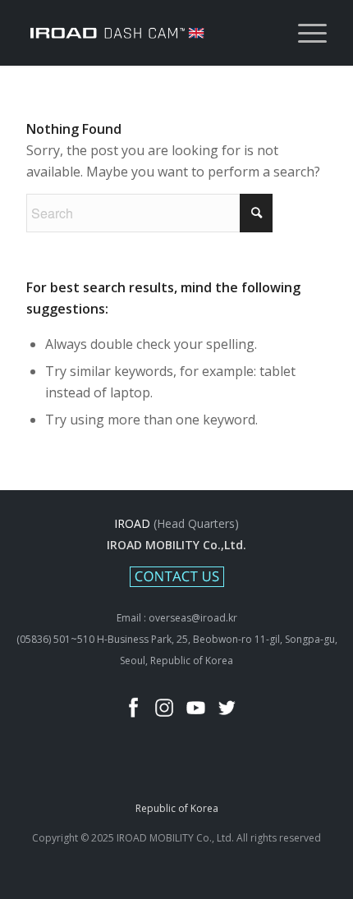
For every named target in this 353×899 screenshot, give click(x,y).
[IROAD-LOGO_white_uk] (146, 33)
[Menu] (304, 33)
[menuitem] (304, 33)
